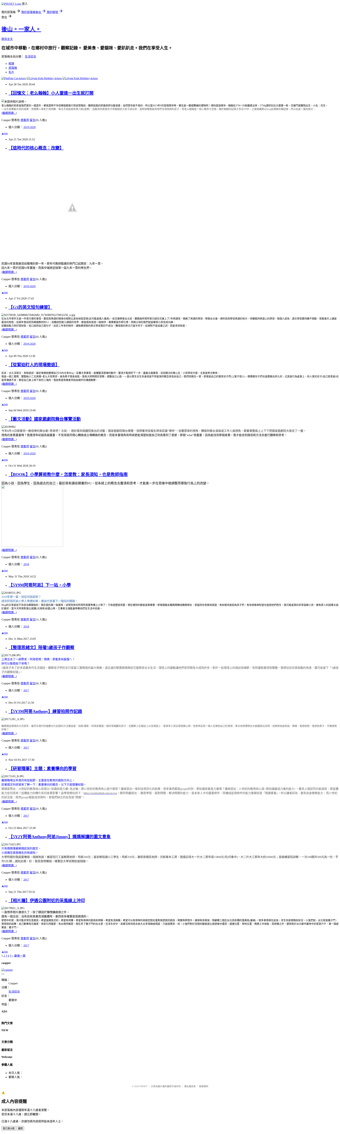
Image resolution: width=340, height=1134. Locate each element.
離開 (20, 1128)
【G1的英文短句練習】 (30, 307)
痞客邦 (25, 120)
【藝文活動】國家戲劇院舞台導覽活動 (44, 419)
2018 (26, 564)
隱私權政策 (190, 1086)
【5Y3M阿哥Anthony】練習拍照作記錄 (45, 711)
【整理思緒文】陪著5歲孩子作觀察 (41, 647)
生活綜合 (30, 56)
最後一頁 (20, 955)
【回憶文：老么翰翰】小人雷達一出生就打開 (51, 93)
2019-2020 (29, 127)
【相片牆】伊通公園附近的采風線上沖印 (46, 900)
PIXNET (144, 1086)
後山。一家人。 (21, 29)
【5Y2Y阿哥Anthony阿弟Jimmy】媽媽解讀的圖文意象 (59, 836)
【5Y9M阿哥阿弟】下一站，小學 (39, 585)
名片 (11, 72)
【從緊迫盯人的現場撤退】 (34, 364)
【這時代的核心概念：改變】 (36, 148)
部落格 (12, 67)
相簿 (11, 63)
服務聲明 (203, 1086)
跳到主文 (7, 39)
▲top (4, 133)
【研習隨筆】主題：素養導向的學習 (42, 768)
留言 (32, 120)
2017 (26, 690)
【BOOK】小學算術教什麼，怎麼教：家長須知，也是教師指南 (68, 474)
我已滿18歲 (9, 1128)
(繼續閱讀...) (9, 112)
